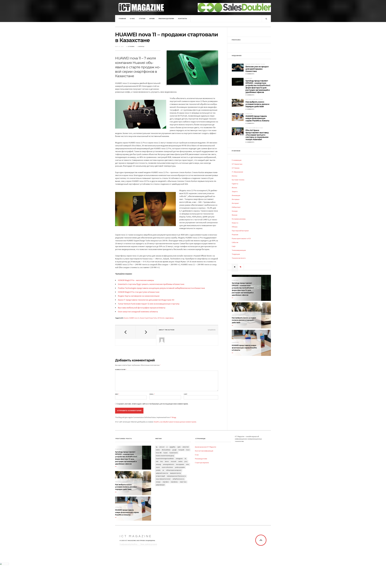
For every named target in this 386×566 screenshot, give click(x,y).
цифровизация (160, 485)
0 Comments (249, 73)
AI (166, 447)
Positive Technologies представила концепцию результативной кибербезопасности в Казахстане (161, 288)
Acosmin (154, 544)
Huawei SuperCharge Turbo (148, 318)
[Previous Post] (125, 331)
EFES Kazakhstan (166, 450)
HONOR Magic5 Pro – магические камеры (136, 280)
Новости (235, 223)
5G (156, 447)
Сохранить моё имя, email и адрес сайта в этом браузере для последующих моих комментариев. (152, 404)
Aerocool (161, 447)
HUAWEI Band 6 (174, 453)
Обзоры (234, 227)
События (248, 113)
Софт (234, 246)
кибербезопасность (178, 479)
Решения (248, 78)
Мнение (234, 215)
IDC (185, 458)
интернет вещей (160, 476)
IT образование (237, 172)
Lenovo (167, 461)
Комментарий (120, 369)
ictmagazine (179, 458)
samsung (158, 464)
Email (152, 394)
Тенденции (236, 254)
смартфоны (169, 318)
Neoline (180, 461)
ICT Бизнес (236, 168)
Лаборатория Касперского (173, 470)
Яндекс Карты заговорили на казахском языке (138, 296)
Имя (117, 394)
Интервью (235, 199)
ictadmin (131, 46)
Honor (188, 450)
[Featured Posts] (235, 267)
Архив (152, 18)
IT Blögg (173, 417)
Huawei (126, 318)
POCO (185, 461)
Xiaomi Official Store (167, 467)
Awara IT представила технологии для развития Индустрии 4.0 (146, 300)
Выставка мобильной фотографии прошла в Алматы (141, 307)
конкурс (158, 482)
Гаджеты (235, 184)
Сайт (185, 394)
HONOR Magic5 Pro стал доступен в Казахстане (138, 292)
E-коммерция (236, 160)
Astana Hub (186, 447)
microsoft (173, 461)
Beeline (158, 450)
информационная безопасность (176, 476)
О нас (132, 18)
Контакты (182, 18)
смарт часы (183, 482)
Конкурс (235, 211)
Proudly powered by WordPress (129, 544)
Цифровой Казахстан (162, 473)
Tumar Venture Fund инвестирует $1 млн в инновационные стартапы (148, 303)
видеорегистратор (175, 473)
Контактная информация (204, 451)
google (174, 450)
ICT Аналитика (237, 164)
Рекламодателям (166, 18)
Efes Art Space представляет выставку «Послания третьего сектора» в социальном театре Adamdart (257, 135)
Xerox (187, 464)
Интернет (235, 203)
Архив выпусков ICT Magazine (205, 447)
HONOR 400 (158, 453)
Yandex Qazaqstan (180, 467)
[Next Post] (146, 331)
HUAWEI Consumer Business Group (165, 456)
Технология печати (238, 258)
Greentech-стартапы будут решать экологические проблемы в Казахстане (151, 284)
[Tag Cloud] (241, 267)
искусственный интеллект (163, 479)
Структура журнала (202, 463)
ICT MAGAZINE (136, 536)
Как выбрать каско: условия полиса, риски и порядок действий (257, 104)
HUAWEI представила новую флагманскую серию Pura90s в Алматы (257, 118)
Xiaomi (158, 467)
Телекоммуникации (239, 250)
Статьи (142, 18)
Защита (235, 191)
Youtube (158, 470)
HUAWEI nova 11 (134, 318)
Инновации (236, 195)
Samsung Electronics (168, 464)
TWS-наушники (180, 464)
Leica (161, 461)
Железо (234, 188)
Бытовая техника (238, 180)
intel (157, 461)
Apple (178, 447)
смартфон (166, 482)
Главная (122, 18)
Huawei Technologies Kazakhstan (165, 458)
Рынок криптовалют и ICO (255, 64)
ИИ (163, 470)
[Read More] (233, 297)
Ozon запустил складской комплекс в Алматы (138, 311)
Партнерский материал (254, 99)
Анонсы (141, 46)
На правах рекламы (239, 219)
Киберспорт (236, 207)
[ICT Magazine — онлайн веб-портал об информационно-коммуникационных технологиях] (141, 7)
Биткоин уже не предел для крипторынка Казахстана (256, 69)
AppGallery (172, 447)
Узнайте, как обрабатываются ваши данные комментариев (175, 422)
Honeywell (181, 450)
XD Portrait (161, 318)
